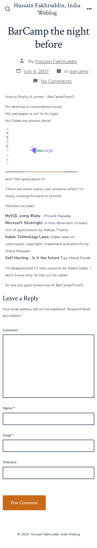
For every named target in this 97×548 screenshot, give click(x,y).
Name (9, 408)
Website (10, 462)
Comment (10, 330)
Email (8, 435)
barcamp (78, 71)
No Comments (56, 81)
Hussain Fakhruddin (56, 61)
